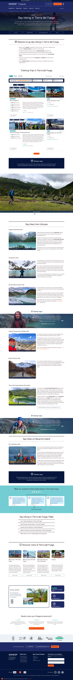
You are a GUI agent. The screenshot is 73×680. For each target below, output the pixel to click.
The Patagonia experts (56, 598)
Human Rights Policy (48, 675)
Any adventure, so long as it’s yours (57, 590)
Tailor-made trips (23, 656)
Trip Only (15, 76)
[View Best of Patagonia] (27, 92)
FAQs (57, 32)
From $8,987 (13, 148)
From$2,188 (50, 148)
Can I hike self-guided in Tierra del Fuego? (31, 521)
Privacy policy (30, 678)
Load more (36, 153)
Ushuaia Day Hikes (30, 32)
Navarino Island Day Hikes (43, 32)
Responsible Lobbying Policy (55, 675)
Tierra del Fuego (23, 11)
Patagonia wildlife (23, 660)
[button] (34, 507)
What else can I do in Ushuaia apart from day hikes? (34, 533)
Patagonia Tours (11, 8)
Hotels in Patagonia (24, 657)
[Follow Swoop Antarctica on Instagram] (59, 672)
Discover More (15, 575)
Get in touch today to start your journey (36, 628)
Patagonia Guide (19, 8)
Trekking (33, 11)
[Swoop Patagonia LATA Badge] (40, 638)
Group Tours (37, 8)
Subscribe (51, 665)
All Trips (11, 76)
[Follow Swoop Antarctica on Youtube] (62, 672)
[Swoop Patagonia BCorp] (13, 638)
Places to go (17, 11)
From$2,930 (50, 115)
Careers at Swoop (36, 660)
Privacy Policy (39, 675)
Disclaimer (42, 675)
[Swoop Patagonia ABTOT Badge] (22, 638)
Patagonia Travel (11, 11)
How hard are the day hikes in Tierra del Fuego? (33, 524)
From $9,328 (13, 115)
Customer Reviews (23, 661)
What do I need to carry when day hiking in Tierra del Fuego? (36, 530)
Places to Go (31, 8)
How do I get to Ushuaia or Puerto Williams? (32, 527)
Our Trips (16, 32)
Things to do (25, 8)
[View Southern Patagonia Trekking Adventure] (27, 124)
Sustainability (35, 657)
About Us (34, 656)
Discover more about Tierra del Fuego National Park (48, 407)
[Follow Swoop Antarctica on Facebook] (55, 672)
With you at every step (56, 606)
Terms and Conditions (33, 675)
